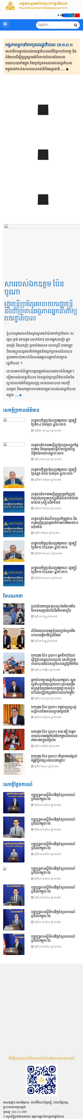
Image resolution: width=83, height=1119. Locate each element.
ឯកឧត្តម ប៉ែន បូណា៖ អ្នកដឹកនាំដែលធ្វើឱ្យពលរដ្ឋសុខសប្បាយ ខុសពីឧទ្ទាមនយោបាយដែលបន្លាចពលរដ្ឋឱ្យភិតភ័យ (54, 660)
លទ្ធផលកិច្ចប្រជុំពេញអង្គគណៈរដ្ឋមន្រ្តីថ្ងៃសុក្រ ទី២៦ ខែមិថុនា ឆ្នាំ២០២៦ (54, 472)
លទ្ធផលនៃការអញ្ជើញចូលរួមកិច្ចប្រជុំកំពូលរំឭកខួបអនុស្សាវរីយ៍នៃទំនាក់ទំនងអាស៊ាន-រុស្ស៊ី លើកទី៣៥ (54, 498)
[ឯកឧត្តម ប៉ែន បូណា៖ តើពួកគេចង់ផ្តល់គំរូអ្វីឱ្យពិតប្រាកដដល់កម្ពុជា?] (13, 764)
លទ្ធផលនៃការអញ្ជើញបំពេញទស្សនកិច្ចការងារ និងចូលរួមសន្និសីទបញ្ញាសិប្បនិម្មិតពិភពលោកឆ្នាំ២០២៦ (54, 449)
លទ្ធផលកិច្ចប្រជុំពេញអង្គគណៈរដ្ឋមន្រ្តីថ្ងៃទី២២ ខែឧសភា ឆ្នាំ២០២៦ (54, 570)
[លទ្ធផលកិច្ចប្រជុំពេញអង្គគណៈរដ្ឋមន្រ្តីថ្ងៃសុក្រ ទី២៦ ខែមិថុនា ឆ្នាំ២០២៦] (13, 477)
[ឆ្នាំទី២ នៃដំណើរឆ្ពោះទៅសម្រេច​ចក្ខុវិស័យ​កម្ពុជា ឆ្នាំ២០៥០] (41, 210)
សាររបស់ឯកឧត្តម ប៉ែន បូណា (34, 288)
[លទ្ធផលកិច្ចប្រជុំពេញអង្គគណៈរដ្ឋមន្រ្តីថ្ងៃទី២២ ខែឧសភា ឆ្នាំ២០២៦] (13, 575)
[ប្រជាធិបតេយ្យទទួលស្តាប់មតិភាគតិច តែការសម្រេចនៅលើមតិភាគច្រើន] (13, 614)
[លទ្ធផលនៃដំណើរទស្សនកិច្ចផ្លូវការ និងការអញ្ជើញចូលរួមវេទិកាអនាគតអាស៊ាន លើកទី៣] (13, 526)
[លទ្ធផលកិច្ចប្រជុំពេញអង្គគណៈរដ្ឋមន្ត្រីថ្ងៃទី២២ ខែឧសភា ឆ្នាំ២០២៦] (13, 551)
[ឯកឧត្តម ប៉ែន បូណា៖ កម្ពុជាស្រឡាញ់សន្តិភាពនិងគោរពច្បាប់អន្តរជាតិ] (13, 715)
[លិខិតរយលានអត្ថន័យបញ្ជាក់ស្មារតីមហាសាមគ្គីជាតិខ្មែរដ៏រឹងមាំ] (13, 638)
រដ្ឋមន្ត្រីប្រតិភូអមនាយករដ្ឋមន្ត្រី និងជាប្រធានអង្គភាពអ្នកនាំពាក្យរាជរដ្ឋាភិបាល (40, 311)
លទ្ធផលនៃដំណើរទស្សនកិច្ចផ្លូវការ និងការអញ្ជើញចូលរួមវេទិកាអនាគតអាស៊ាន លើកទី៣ (54, 523)
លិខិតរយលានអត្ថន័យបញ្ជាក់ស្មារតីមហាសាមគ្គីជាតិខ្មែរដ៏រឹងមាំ (53, 633)
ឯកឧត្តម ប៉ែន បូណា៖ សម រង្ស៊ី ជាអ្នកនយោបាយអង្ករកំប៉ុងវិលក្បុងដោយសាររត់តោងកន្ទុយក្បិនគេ (54, 736)
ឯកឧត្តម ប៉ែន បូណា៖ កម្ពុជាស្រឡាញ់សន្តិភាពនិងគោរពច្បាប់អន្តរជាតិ (53, 709)
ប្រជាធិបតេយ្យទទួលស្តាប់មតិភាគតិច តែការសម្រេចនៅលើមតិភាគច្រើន (53, 609)
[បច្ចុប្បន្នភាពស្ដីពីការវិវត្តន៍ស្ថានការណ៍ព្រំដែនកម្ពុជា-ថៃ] (41, 165)
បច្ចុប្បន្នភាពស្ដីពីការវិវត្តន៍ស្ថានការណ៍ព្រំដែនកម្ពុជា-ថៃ (53, 797)
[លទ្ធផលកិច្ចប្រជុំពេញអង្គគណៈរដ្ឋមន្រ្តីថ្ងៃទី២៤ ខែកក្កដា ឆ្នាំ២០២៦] (41, 120)
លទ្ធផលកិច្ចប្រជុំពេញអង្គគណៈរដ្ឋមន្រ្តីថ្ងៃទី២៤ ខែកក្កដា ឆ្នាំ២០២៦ (54, 423)
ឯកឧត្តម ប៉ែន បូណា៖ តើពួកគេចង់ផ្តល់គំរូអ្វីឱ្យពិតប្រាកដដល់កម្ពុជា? (54, 759)
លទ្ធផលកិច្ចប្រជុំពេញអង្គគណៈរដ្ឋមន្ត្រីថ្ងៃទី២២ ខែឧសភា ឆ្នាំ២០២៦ (54, 546)
